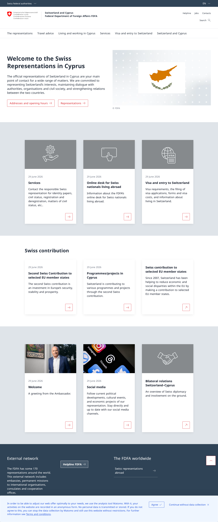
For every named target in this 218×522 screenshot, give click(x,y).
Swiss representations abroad (129, 470)
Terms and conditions (38, 514)
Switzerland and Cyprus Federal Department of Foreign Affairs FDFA (71, 14)
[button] (20, 33)
